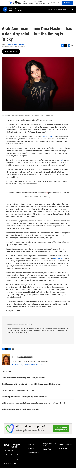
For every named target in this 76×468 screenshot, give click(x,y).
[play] (5, 9)
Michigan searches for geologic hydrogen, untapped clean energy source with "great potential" (33, 403)
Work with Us (31, 448)
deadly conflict (48, 136)
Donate (68, 3)
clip (62, 160)
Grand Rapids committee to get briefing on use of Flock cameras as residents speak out (31, 384)
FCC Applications (63, 448)
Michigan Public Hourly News (49, 444)
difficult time (58, 258)
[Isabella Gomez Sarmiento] (6, 359)
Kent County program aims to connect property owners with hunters (24, 397)
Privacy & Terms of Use (65, 444)
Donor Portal (56, 2)
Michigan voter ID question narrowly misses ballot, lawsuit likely (23, 378)
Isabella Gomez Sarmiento (16, 45)
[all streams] (73, 9)
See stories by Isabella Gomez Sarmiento (28, 364)
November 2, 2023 (47, 197)
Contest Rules (47, 449)
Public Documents (33, 452)
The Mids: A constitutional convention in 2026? (18, 390)
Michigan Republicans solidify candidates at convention (20, 409)
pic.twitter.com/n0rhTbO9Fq (58, 193)
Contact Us (31, 444)
